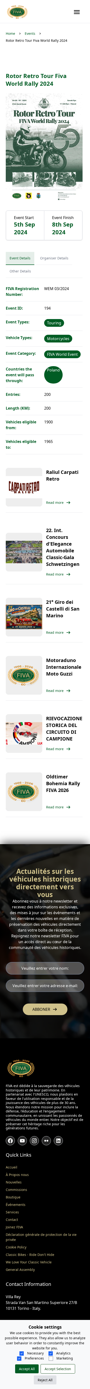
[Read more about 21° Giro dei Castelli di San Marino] (24, 617)
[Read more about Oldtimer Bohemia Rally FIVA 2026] (24, 791)
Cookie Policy (16, 1247)
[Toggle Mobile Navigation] (76, 12)
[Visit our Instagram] (34, 1140)
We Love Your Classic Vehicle (29, 1262)
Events (30, 33)
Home (10, 33)
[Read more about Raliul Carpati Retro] (24, 487)
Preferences (34, 1358)
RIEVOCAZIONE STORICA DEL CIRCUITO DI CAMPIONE (64, 728)
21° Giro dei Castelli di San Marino (62, 609)
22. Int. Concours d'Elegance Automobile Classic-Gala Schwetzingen (62, 547)
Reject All (45, 1380)
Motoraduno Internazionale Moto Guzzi (63, 667)
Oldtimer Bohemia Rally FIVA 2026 (63, 783)
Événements (15, 1204)
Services (12, 1212)
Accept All (27, 1369)
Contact (12, 1219)
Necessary (35, 1353)
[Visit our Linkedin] (58, 1140)
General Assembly (20, 1269)
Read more (55, 502)
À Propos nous (17, 1174)
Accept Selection (58, 1369)
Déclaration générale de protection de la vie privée (41, 1237)
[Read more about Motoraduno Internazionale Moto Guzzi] (24, 675)
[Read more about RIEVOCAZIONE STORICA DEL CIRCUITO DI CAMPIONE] (24, 733)
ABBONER (45, 1009)
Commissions (16, 1189)
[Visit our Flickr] (46, 1140)
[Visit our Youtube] (22, 1140)
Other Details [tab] (20, 271)
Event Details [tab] (20, 258)
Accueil (11, 1167)
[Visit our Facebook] (10, 1140)
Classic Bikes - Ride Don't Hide (30, 1254)
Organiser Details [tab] (54, 258)
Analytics (63, 1353)
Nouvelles (14, 1182)
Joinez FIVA (14, 1227)
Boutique (13, 1197)
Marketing (64, 1358)
